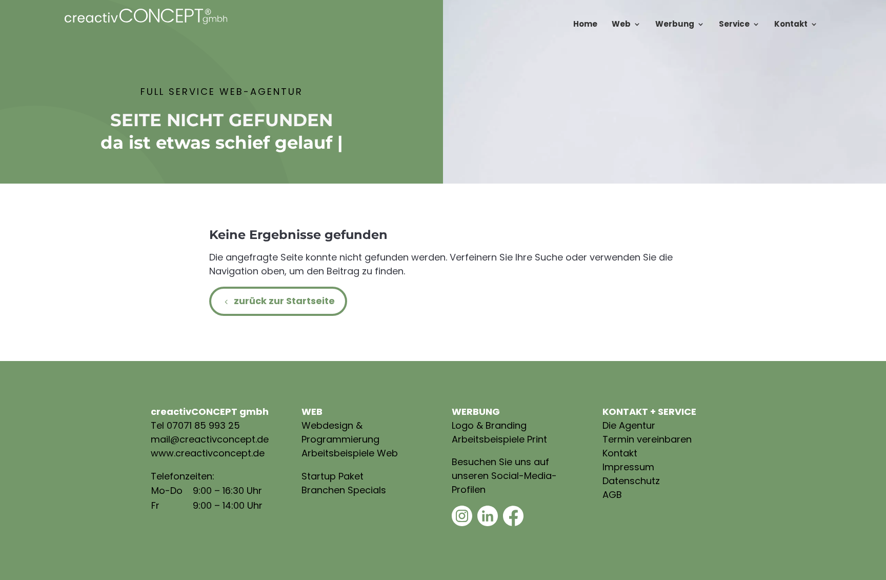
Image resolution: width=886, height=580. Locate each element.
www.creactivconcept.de (208, 453)
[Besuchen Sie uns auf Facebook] (513, 522)
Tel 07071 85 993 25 (195, 425)
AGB (612, 494)
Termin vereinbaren (647, 439)
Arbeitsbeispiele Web (349, 453)
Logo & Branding (489, 425)
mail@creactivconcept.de (210, 439)
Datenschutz (631, 480)
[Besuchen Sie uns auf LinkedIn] (487, 522)
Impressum (628, 467)
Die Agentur (628, 425)
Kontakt (619, 453)
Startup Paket (332, 476)
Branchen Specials (343, 490)
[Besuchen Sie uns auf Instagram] (462, 522)
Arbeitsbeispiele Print (499, 439)
